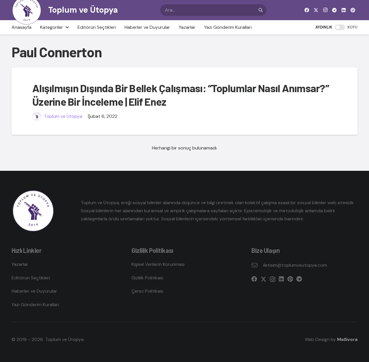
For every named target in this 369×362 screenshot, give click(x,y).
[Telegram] (334, 10)
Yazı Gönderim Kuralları (35, 305)
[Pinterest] (352, 10)
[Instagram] (325, 10)
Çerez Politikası (147, 291)
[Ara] (260, 10)
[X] (316, 10)
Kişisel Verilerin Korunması (157, 264)
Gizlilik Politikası (147, 278)
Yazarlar (20, 264)
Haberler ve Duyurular (34, 291)
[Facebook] (306, 10)
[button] (66, 27)
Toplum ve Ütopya (63, 116)
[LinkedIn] (343, 10)
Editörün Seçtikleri (31, 278)
